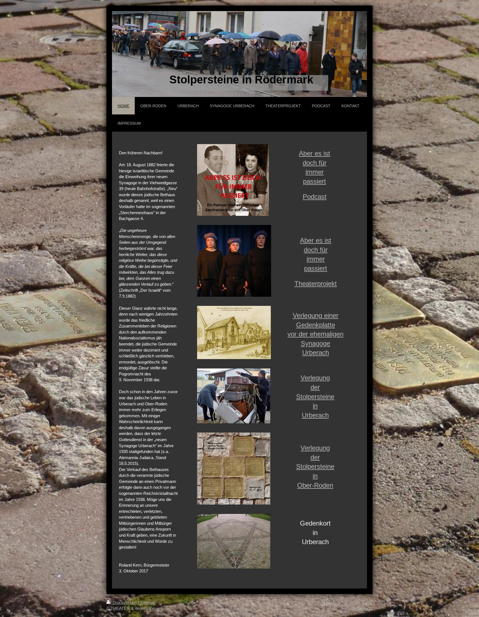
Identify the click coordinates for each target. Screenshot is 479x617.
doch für (315, 163)
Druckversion (124, 602)
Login (368, 602)
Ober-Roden (315, 485)
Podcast (315, 196)
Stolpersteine (315, 396)
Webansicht (362, 608)
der (315, 387)
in (315, 405)
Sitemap (147, 602)
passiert (314, 181)
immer (314, 172)
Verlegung (315, 378)
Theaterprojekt (315, 283)
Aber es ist (314, 153)
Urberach (315, 352)
